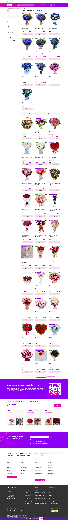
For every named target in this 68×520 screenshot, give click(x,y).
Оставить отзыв (57, 405)
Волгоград (9, 460)
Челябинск (23, 473)
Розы (49, 493)
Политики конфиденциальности (40, 492)
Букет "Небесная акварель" (54, 338)
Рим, (49, 470)
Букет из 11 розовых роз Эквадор (40, 184)
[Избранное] (58, 5)
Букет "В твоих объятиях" (26, 364)
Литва (39, 467)
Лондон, (36, 471)
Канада (52, 464)
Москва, (49, 460)
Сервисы (45, 1)
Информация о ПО (28, 501)
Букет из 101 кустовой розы (40, 209)
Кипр (53, 462)
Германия (40, 464)
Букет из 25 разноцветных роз (27, 313)
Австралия (54, 471)
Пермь (22, 462)
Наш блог (27, 500)
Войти (60, 1)
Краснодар (9, 467)
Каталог (10, 5)
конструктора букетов (51, 376)
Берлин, (36, 464)
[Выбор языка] (48, 1)
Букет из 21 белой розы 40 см (27, 158)
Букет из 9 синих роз (39, 28)
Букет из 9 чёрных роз (53, 364)
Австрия (38, 465)
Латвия (52, 468)
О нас (18, 1)
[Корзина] (60, 5)
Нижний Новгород (10, 471)
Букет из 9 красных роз (39, 261)
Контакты (39, 1)
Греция (39, 460)
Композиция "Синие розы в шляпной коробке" (27, 78)
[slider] (7, 19)
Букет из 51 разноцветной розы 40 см (54, 287)
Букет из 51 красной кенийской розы (25, 339)
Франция (53, 465)
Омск (22, 460)
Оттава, (49, 464)
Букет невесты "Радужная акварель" (54, 236)
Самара (22, 465)
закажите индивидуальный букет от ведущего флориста (41, 114)
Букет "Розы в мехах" (26, 209)
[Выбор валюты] (50, 1)
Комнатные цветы (52, 496)
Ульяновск (23, 470)
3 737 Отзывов (19, 405)
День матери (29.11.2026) (53, 501)
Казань (8, 465)
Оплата (23, 1)
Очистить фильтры (13, 40)
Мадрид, (36, 475)
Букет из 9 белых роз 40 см (54, 312)
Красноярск (9, 468)
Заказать (27, 34)
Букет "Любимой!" (52, 157)
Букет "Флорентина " (39, 132)
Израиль (39, 462)
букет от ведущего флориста (41, 377)
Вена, (36, 465)
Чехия (52, 467)
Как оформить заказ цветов (40, 498)
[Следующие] (62, 417)
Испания (39, 475)
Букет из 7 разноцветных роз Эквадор (40, 365)
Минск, (36, 476)
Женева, (36, 470)
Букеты (50, 492)
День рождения (51, 489)
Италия (51, 470)
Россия (53, 460)
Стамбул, (50, 473)
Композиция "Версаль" (26, 132)
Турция (53, 473)
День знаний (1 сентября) (53, 503)
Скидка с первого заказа (39, 500)
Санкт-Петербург (24, 467)
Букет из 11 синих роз (26, 53)
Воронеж (8, 462)
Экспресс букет (52, 261)
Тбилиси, (50, 475)
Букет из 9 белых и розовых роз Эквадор (40, 287)
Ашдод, (36, 462)
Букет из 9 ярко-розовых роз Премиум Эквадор (54, 210)
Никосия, (50, 462)
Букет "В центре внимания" (54, 132)
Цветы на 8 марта (52, 498)
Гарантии (26, 1)
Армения (39, 468)
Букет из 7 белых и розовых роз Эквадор (27, 262)
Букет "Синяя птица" (53, 28)
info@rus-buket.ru (11, 496)
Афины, (36, 460)
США (41, 473)
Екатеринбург (9, 464)
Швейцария (40, 470)
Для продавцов (30, 1)
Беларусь (39, 476)
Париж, (49, 465)
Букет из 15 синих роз (39, 53)
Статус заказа (55, 1)
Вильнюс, (36, 467)
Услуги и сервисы (28, 498)
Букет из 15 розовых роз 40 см (27, 184)
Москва (8, 470)
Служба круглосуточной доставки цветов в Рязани (16, 512)
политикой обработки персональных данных (41, 443)
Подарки (50, 495)
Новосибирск (9, 473)
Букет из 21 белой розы (39, 157)
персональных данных (35, 439)
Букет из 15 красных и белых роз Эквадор (40, 236)
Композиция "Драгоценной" (27, 287)
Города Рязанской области (12, 476)
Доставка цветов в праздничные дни (40, 504)
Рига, (49, 468)
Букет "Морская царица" (26, 103)
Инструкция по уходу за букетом (40, 495)
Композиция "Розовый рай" (40, 312)
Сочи (22, 468)
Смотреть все (34, 428)
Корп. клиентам (35, 1)
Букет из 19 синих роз (39, 77)
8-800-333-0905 (53, 455)
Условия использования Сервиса (41, 493)
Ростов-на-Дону (24, 464)
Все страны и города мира (39, 480)
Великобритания (41, 471)
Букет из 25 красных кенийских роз (25, 236)
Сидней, (49, 471)
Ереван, (36, 468)
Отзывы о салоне (38, 496)
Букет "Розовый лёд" (53, 77)
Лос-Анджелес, (37, 473)
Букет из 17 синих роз (53, 53)
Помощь (42, 1)
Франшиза (27, 496)
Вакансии (27, 503)
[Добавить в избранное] (32, 13)
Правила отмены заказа (39, 501)
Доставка (20, 1)
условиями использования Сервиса (40, 441)
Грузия (53, 475)
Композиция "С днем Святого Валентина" (39, 339)
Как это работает (35, 518)
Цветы (50, 490)
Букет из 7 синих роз (25, 28)
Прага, (49, 467)
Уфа (21, 471)
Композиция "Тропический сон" (54, 184)
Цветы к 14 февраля (52, 500)
